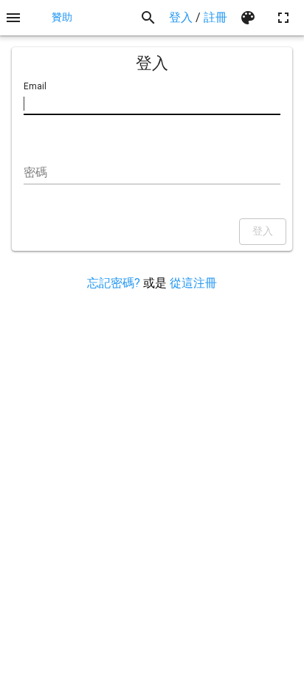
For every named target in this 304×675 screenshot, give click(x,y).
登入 (181, 17)
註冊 (215, 17)
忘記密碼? (113, 283)
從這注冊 (193, 283)
